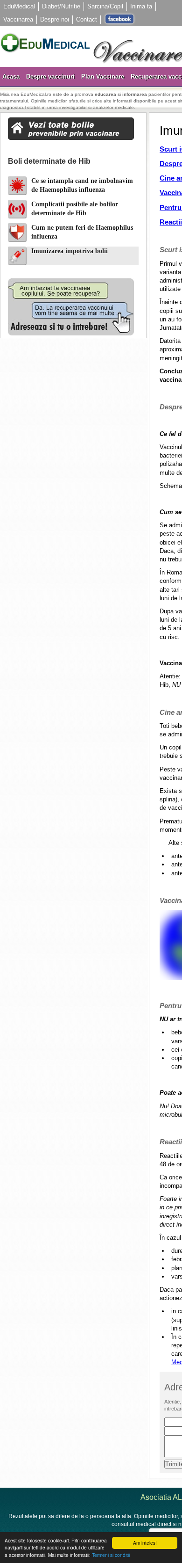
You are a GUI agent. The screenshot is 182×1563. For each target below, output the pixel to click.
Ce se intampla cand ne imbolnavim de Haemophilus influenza (82, 185)
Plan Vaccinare (102, 76)
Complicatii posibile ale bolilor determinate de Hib (74, 209)
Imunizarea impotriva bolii (69, 250)
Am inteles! (145, 1542)
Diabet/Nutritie (61, 6)
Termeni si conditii (111, 1554)
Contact (86, 19)
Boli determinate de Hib (49, 161)
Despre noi (54, 19)
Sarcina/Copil (105, 6)
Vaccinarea (18, 19)
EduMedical (19, 6)
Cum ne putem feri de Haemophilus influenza (82, 232)
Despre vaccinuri (50, 76)
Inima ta (141, 6)
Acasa (11, 76)
